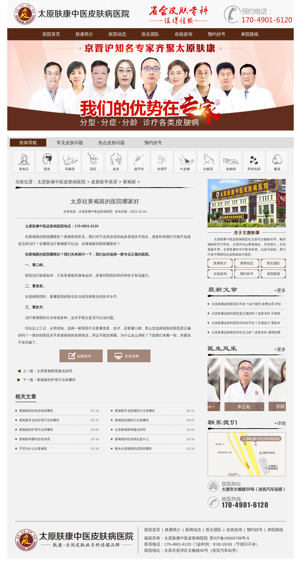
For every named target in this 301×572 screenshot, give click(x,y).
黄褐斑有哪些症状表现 (34, 439)
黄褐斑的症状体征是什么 (132, 439)
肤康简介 (84, 34)
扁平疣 (139, 169)
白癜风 (208, 169)
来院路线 (249, 34)
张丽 (279, 406)
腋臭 (277, 169)
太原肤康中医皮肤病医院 (61, 181)
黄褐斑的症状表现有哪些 (36, 410)
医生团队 (150, 34)
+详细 (280, 423)
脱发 (47, 169)
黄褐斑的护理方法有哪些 (56, 380)
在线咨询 (183, 34)
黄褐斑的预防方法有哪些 (132, 420)
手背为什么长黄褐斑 (33, 448)
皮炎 (116, 169)
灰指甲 (162, 169)
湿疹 (93, 169)
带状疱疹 (254, 169)
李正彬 (235, 406)
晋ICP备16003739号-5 (229, 538)
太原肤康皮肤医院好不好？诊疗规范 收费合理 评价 (246, 304)
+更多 (280, 290)
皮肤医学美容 (104, 181)
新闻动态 (246, 263)
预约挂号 (216, 34)
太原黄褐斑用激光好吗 (54, 371)
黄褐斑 (129, 181)
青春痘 (24, 169)
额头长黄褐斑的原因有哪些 (133, 448)
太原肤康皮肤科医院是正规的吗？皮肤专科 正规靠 (246, 313)
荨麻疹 (70, 169)
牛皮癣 (185, 169)
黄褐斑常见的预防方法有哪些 (135, 410)
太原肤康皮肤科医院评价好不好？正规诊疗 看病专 (246, 323)
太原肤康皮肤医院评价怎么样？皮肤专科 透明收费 (246, 332)
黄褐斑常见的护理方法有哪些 (39, 420)
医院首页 (51, 34)
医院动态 (117, 34)
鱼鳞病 (231, 169)
